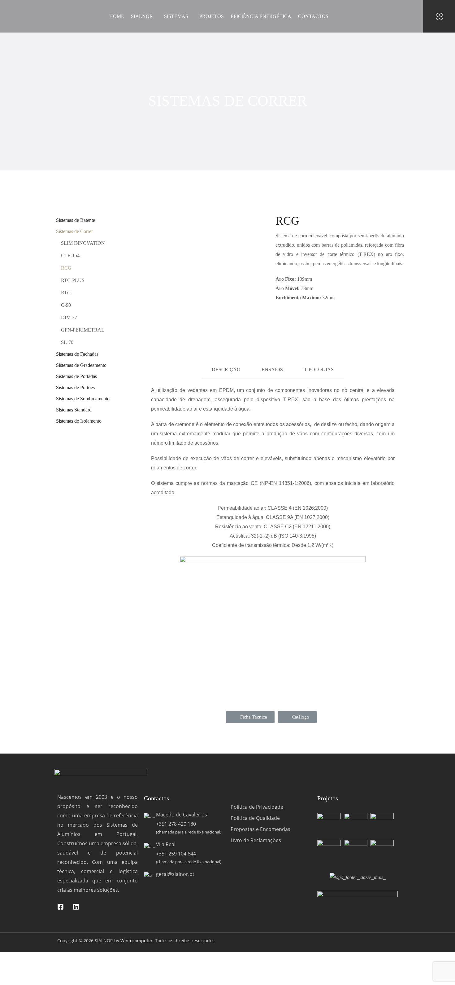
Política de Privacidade (257, 806)
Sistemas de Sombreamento (83, 398)
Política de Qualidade (255, 818)
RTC (66, 292)
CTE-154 (70, 255)
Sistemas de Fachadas (77, 354)
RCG (66, 267)
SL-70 (67, 342)
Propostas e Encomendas (260, 829)
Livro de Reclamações (256, 840)
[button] (250, 717)
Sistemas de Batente (75, 220)
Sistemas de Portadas (76, 376)
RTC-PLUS (72, 280)
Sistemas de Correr (74, 231)
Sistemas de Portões (75, 387)
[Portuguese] (393, 16)
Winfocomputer (136, 940)
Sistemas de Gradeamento (81, 365)
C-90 (66, 305)
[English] (401, 16)
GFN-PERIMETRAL (82, 329)
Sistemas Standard (74, 409)
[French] (410, 16)
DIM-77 (69, 317)
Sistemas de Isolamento (79, 421)
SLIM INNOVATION (83, 243)
